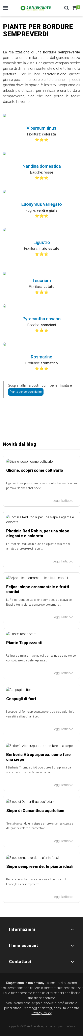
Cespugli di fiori (21, 698)
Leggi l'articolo (63, 501)
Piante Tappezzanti (24, 642)
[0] (74, 9)
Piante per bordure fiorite (26, 391)
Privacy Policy (42, 1013)
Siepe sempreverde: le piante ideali (39, 866)
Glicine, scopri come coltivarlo (34, 470)
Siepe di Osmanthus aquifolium (35, 810)
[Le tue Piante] (36, 8)
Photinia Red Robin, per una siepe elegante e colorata (37, 533)
